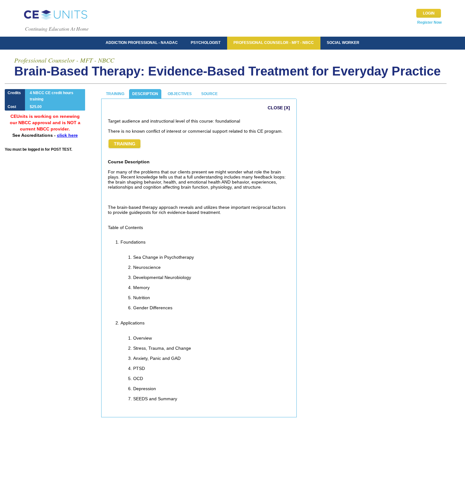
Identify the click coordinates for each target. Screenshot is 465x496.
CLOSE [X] (279, 107)
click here (67, 135)
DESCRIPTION (145, 94)
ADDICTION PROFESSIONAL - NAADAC (142, 42)
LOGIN (429, 13)
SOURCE (209, 94)
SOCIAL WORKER (343, 42)
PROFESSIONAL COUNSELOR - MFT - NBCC (273, 42)
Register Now (429, 22)
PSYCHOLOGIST (205, 42)
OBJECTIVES (180, 94)
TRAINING (115, 94)
